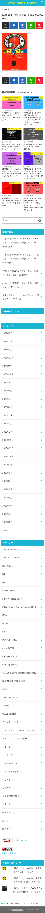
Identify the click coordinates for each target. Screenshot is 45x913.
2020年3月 (7, 415)
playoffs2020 (8, 648)
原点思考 (6, 788)
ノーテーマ (7, 755)
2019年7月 (7, 481)
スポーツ (6, 747)
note (4, 632)
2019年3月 (7, 514)
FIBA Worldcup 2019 (12, 599)
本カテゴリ (7, 829)
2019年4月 (7, 506)
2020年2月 (7, 423)
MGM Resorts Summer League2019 (19, 607)
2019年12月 (8, 440)
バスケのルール (9, 763)
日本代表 (6, 804)
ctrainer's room (22, 3)
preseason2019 (9, 656)
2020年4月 (7, 407)
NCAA (5, 623)
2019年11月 (7, 448)
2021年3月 (7, 341)
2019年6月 (7, 489)
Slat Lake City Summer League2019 (19, 673)
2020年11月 (7, 366)
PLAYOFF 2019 (9, 640)
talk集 (5, 689)
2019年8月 (7, 473)
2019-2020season (10, 549)
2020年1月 (7, 432)
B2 (3, 582)
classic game (8, 590)
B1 (3, 574)
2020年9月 (7, 382)
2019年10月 (8, 456)
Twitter (5, 706)
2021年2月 (7, 349)
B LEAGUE (7, 566)
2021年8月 (7, 333)
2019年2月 (7, 522)
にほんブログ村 (20, 840)
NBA (4, 615)
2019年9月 (7, 465)
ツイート (6, 316)
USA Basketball (9, 714)
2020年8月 (7, 390)
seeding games (9, 664)
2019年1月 (7, 530)
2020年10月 (8, 374)
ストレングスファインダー (14, 738)
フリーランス (8, 779)
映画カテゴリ (8, 812)
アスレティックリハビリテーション (18, 730)
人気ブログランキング (11, 853)
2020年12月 (8, 358)
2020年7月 (7, 399)
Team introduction (10, 697)
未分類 (5, 821)
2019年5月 (7, 497)
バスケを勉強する (10, 771)
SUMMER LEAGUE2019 (14, 681)
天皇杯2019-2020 (10, 796)
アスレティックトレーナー (14, 722)
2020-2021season (10, 558)
